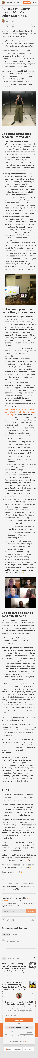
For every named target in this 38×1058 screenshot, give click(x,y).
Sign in (34, 3)
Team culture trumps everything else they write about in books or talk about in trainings (20, 412)
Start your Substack (14, 1049)
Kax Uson (9, 20)
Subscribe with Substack (20, 1027)
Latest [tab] (9, 958)
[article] (19, 970)
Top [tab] (4, 958)
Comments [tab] (6, 934)
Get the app (29, 1049)
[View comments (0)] (8, 26)
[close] (32, 993)
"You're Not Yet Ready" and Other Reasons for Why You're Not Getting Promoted (14, 984)
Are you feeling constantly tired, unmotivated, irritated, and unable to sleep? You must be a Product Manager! (14, 972)
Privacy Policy (22, 1036)
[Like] (3, 26)
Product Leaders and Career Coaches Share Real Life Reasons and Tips (14, 990)
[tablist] (10, 934)
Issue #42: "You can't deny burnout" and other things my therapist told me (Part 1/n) (14, 965)
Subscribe (27, 3)
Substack (9, 1054)
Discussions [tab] (16, 958)
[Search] (34, 958)
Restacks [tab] (14, 934)
